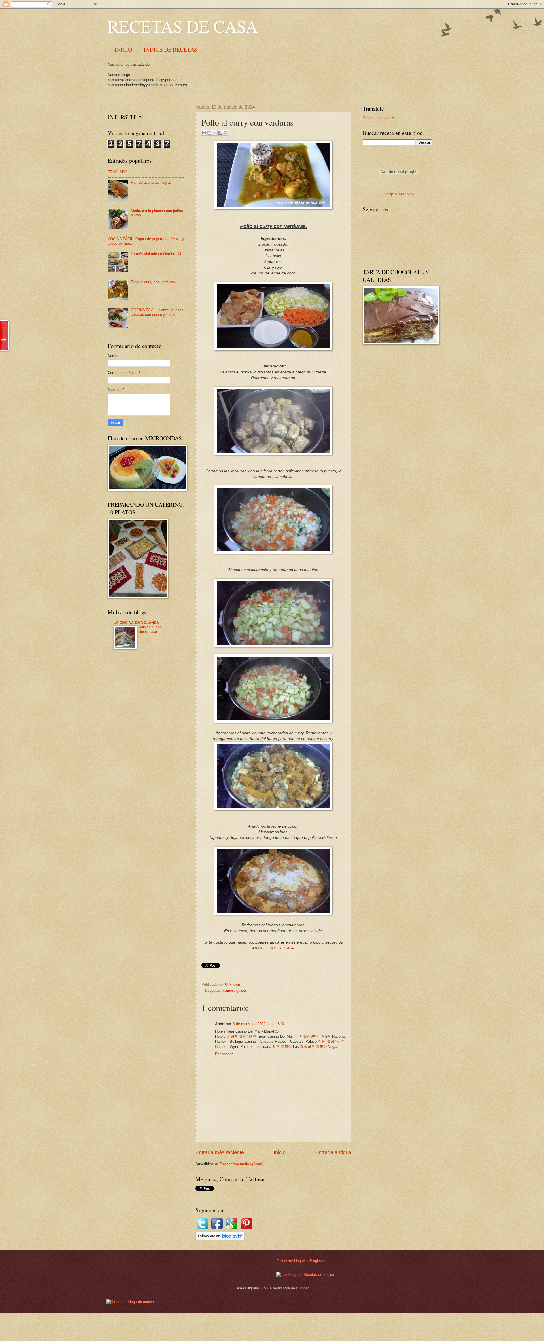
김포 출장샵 (282, 1046)
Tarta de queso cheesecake (149, 629)
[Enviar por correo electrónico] (204, 133)
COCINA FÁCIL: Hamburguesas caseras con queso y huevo (157, 312)
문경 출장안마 (306, 1036)
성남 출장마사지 (331, 1041)
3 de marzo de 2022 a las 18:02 (259, 1024)
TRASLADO (118, 172)
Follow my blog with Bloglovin (300, 1261)
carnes (228, 990)
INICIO (123, 49)
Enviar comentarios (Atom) (241, 1164)
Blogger (302, 1288)
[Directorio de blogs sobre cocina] (130, 1302)
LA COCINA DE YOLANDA (136, 623)
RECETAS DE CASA (183, 26)
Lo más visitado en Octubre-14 (156, 254)
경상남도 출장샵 (313, 1046)
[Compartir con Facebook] (220, 133)
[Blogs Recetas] (305, 1274)
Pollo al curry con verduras (153, 282)
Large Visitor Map (399, 194)
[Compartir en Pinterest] (225, 133)
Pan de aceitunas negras (151, 182)
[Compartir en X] (215, 133)
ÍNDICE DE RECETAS (170, 49)
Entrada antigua (333, 1152)
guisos (241, 990)
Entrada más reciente (220, 1152)
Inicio (280, 1152)
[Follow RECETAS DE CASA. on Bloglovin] (220, 1239)
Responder (224, 1054)
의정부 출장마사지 (242, 1036)
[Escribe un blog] (209, 133)
